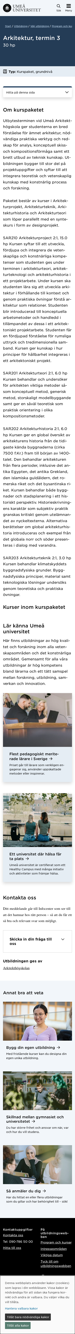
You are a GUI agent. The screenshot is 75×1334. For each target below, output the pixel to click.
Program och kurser (56, 1242)
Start (8, 26)
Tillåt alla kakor (18, 1325)
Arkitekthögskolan (16, 967)
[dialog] (37, 1305)
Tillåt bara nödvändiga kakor (28, 1317)
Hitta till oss (12, 1248)
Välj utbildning (39, 26)
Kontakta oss (13, 1235)
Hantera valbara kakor (21, 1308)
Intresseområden (54, 1249)
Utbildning (20, 26)
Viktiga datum (52, 1255)
